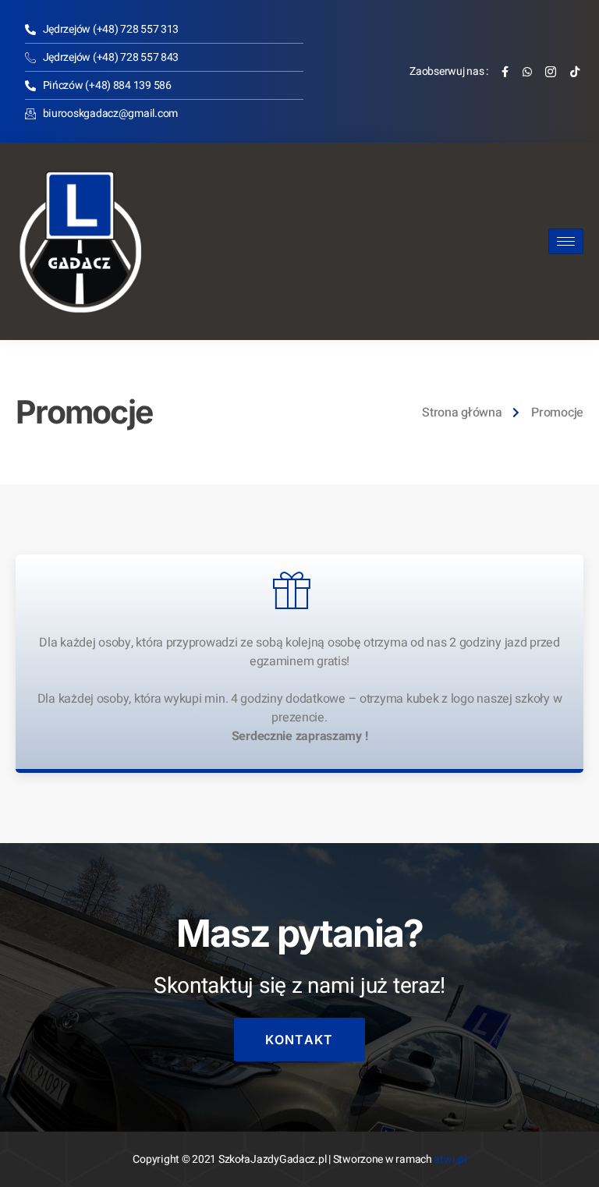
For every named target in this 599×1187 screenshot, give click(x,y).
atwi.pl (450, 1159)
